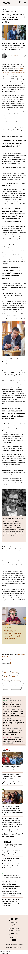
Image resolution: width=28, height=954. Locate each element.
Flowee (7, 3)
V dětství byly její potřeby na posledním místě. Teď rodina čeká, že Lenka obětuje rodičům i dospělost (13, 723)
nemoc (6, 688)
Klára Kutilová (18, 737)
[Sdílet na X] (12, 663)
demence (6, 680)
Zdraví (5, 700)
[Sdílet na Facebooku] (10, 663)
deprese (6, 676)
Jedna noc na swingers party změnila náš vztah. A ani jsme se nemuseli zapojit (13, 741)
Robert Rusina (16, 688)
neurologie (16, 680)
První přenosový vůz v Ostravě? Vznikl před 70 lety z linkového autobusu (12, 894)
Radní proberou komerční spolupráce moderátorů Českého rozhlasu (10, 866)
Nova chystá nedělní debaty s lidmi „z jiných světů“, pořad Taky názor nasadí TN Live (12, 853)
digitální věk (7, 684)
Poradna (6, 709)
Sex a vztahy (7, 737)
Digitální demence (19, 68)
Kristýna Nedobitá (15, 700)
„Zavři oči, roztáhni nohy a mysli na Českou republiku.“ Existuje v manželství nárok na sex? (13, 713)
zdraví (6, 672)
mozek (14, 676)
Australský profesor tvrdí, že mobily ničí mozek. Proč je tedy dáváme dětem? (12, 635)
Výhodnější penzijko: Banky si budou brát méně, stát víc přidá (12, 769)
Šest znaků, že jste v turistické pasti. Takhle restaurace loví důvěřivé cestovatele (12, 732)
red (11, 718)
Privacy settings (4, 953)
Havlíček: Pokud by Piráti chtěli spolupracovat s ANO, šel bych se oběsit (11, 776)
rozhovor (15, 672)
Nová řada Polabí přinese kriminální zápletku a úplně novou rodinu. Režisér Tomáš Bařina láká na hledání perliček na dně (12, 810)
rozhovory (19, 684)
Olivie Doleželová (16, 709)
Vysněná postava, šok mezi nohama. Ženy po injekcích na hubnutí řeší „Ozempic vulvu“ (12, 704)
